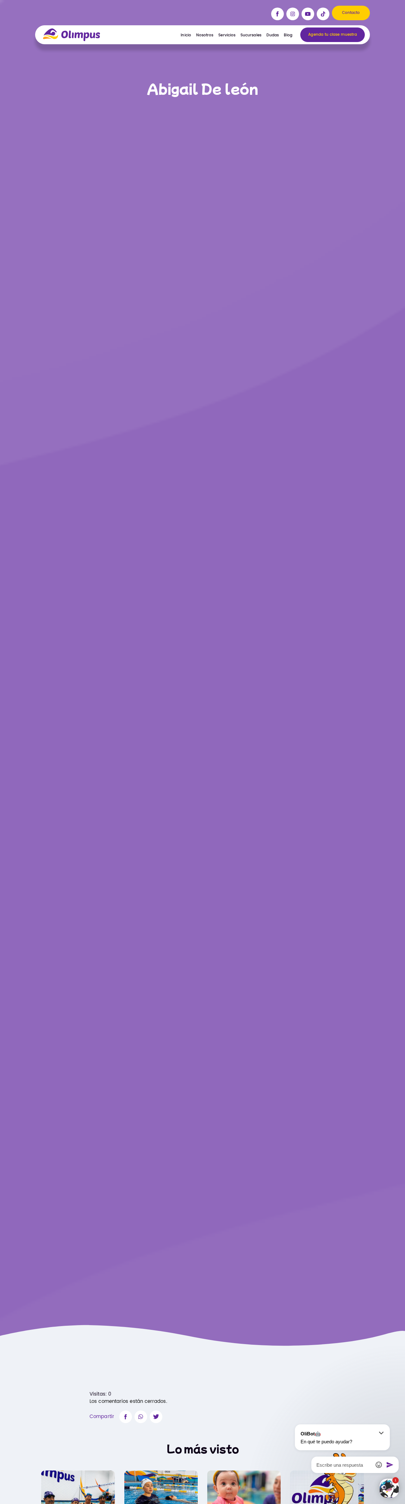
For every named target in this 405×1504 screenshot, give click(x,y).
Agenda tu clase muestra (332, 35)
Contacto (351, 13)
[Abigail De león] (125, 1416)
